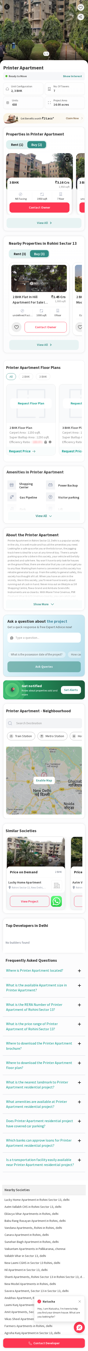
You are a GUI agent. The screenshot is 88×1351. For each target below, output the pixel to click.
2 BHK (26, 377)
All (11, 377)
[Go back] (7, 7)
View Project (29, 901)
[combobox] (48, 723)
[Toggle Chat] (79, 1327)
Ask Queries (44, 667)
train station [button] (23, 736)
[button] (32, 442)
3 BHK (43, 377)
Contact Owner (39, 207)
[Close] (79, 1301)
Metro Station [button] (55, 736)
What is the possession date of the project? (37, 654)
